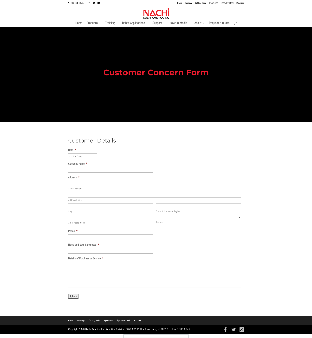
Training (110, 23)
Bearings (188, 3)
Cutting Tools (200, 3)
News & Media (178, 23)
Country (159, 222)
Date (72, 150)
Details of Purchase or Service (85, 258)
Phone (73, 231)
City (70, 211)
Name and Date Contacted (83, 244)
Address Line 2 (75, 199)
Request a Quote (219, 23)
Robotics (240, 3)
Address (73, 177)
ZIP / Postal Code (76, 222)
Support (157, 23)
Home (179, 3)
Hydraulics (213, 3)
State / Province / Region (168, 211)
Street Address (75, 188)
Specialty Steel (227, 3)
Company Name (77, 163)
